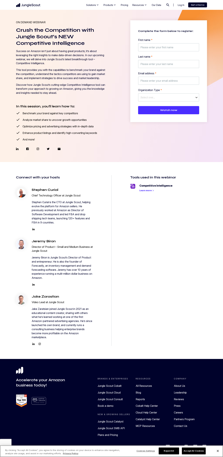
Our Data (156, 5)
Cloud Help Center (146, 412)
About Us (179, 385)
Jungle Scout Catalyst (110, 421)
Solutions (92, 5)
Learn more (147, 190)
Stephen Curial (45, 190)
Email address (147, 73)
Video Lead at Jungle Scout (48, 302)
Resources (139, 5)
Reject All (169, 450)
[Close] (217, 451)
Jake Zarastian (45, 296)
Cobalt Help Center (147, 405)
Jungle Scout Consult (110, 399)
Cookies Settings (145, 450)
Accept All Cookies (194, 450)
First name (145, 40)
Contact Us (180, 426)
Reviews (179, 399)
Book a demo (105, 405)
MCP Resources (145, 426)
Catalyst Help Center (148, 419)
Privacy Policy (70, 453)
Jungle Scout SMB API (111, 428)
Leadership (180, 392)
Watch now (168, 110)
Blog (138, 392)
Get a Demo (197, 5)
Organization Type (150, 90)
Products (110, 5)
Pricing (124, 5)
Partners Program (184, 419)
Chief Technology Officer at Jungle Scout (56, 195)
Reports (140, 399)
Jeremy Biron (44, 241)
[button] (168, 97)
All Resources (144, 385)
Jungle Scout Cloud (109, 392)
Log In (181, 5)
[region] (111, 451)
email (59, 149)
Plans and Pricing (108, 435)
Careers (178, 412)
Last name (145, 56)
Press (177, 405)
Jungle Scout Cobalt (109, 385)
